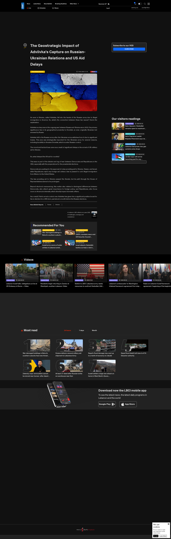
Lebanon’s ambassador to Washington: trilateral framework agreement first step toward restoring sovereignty (124, 285)
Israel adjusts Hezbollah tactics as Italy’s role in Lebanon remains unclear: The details (85, 246)
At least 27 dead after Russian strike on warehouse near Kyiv (68, 375)
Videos (28, 259)
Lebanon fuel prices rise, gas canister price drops (135, 148)
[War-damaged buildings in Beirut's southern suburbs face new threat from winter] (36, 348)
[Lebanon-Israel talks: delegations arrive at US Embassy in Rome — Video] (22, 276)
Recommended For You (48, 225)
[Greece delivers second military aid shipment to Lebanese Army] (69, 348)
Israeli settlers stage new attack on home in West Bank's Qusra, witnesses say (101, 375)
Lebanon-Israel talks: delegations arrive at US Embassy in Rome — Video (21, 285)
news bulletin (48, 3)
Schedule (43, 8)
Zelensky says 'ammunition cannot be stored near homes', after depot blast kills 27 (35, 375)
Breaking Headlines (61, 3)
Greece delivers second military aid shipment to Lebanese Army (68, 354)
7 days (81, 330)
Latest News (37, 3)
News (28, 3)
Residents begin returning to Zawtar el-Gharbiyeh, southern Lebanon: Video (55, 285)
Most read (30, 330)
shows (57, 8)
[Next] (169, 276)
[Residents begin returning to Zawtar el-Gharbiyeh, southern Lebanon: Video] (56, 276)
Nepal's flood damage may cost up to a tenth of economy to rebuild (101, 354)
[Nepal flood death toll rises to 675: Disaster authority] (134, 348)
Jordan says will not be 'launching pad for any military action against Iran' (135, 158)
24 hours (67, 330)
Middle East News (130, 133)
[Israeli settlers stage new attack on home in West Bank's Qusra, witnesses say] (102, 368)
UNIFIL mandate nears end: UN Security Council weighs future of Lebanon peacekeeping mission (86, 236)
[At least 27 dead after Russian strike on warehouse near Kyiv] (69, 368)
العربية (108, 8)
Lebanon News (129, 123)
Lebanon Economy (130, 144)
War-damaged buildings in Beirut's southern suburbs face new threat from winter (52, 234)
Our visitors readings (126, 119)
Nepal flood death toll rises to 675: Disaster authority (133, 354)
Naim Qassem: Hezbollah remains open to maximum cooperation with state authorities (135, 127)
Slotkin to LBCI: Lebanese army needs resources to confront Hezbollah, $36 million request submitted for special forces (91, 285)
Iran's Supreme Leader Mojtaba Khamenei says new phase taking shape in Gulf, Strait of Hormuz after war (135, 138)
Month (94, 330)
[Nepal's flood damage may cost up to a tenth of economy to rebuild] (102, 348)
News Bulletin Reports (48, 230)
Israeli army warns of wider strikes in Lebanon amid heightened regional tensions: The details (52, 246)
